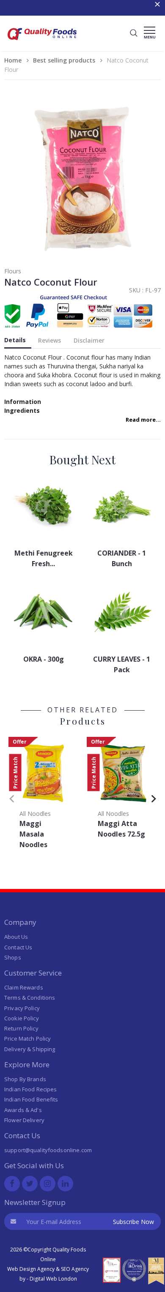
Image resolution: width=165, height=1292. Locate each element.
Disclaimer (89, 340)
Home (13, 60)
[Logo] (42, 42)
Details (15, 340)
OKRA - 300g (43, 659)
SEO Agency (75, 1269)
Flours (12, 271)
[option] (43, 795)
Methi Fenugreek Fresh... (43, 558)
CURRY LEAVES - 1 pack (121, 664)
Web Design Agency (31, 1269)
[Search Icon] (134, 33)
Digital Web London (53, 1278)
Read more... (143, 419)
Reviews (49, 340)
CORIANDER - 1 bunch (121, 558)
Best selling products (64, 60)
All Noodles (35, 814)
